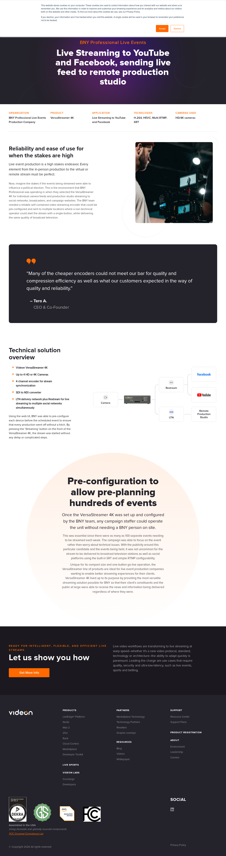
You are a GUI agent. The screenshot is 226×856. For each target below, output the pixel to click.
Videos (121, 754)
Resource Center (179, 716)
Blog (119, 748)
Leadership (176, 752)
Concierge (69, 779)
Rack (65, 738)
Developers (69, 784)
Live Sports (71, 765)
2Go (65, 733)
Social (178, 800)
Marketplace (70, 749)
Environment (177, 746)
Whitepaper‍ (123, 759)
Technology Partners (128, 722)
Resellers (122, 727)
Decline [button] (177, 28)
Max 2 (66, 727)
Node (66, 722)
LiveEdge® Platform (74, 716)
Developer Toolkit (73, 754)
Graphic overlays (126, 733)
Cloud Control (71, 743)
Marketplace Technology (131, 716)
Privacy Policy (178, 845)
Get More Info (29, 672)
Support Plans (178, 722)
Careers (174, 757)
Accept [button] (162, 28)
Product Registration (186, 732)
